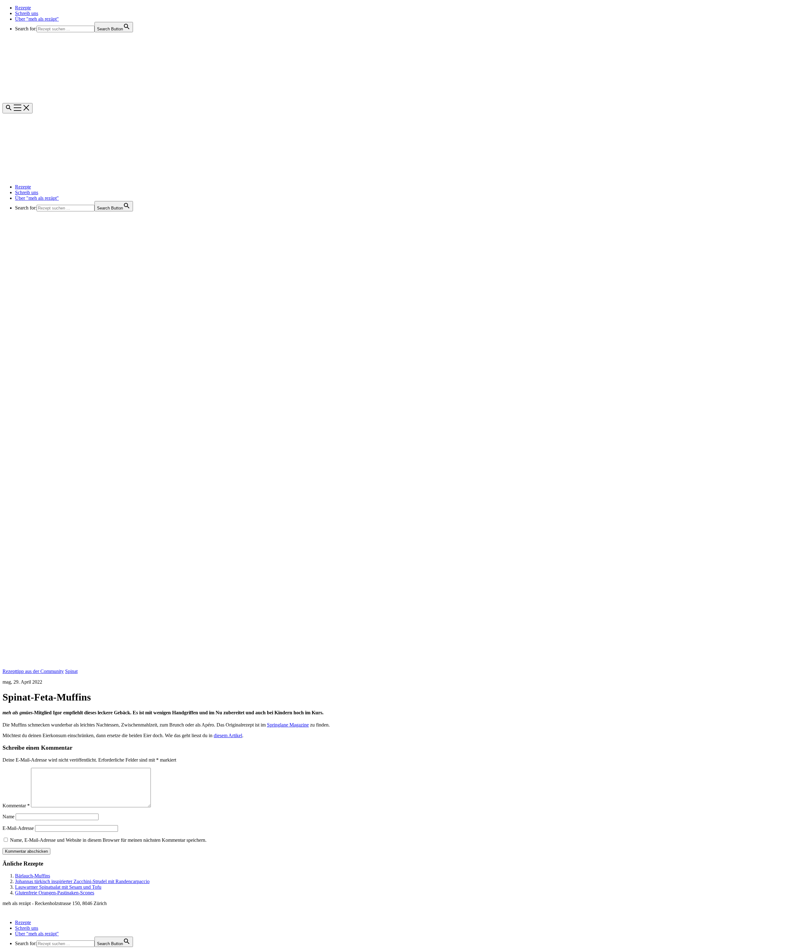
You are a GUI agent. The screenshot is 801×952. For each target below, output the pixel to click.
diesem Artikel (228, 735)
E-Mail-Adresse (18, 828)
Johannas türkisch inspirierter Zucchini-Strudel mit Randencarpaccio (82, 881)
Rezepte (23, 7)
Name (8, 816)
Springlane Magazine (288, 724)
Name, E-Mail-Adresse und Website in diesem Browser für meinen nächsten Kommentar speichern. (108, 840)
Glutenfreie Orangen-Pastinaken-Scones (54, 892)
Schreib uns (26, 13)
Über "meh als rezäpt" (37, 19)
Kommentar (16, 805)
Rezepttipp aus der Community (33, 671)
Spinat (71, 671)
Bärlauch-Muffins (32, 875)
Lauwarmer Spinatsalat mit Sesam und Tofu (58, 887)
